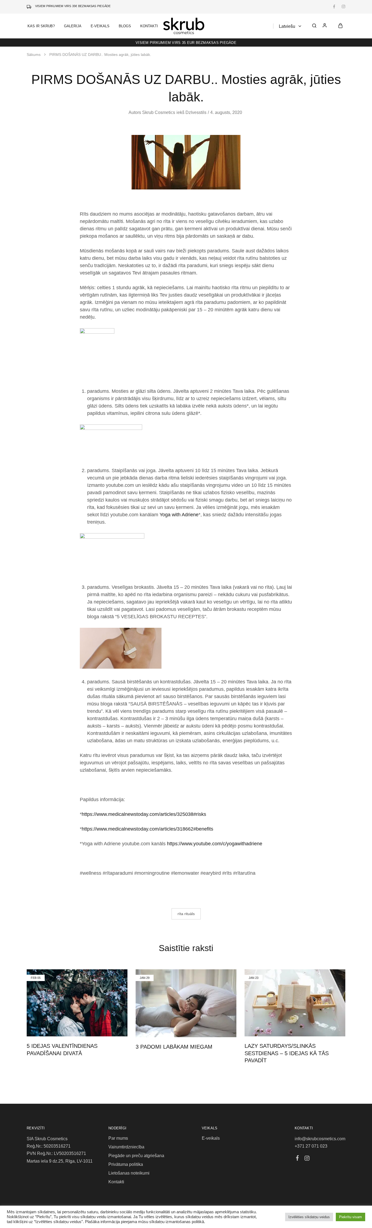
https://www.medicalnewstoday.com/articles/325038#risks (144, 814)
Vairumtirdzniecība (126, 1147)
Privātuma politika (125, 1164)
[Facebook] (297, 1159)
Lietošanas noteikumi (129, 1173)
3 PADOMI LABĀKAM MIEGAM (174, 1047)
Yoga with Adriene (179, 514)
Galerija (72, 26)
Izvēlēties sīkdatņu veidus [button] (309, 1217)
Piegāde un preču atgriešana (136, 1155)
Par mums (118, 1138)
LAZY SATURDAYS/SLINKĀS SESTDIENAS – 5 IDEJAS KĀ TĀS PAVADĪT (287, 1053)
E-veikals (211, 1138)
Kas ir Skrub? (41, 26)
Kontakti (149, 26)
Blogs (125, 26)
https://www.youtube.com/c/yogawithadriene (214, 843)
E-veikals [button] (100, 26)
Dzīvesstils (195, 112)
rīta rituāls (186, 914)
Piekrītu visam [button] (350, 1217)
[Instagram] (307, 1159)
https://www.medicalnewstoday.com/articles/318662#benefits (147, 829)
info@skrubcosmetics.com (320, 1138)
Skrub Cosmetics (158, 112)
